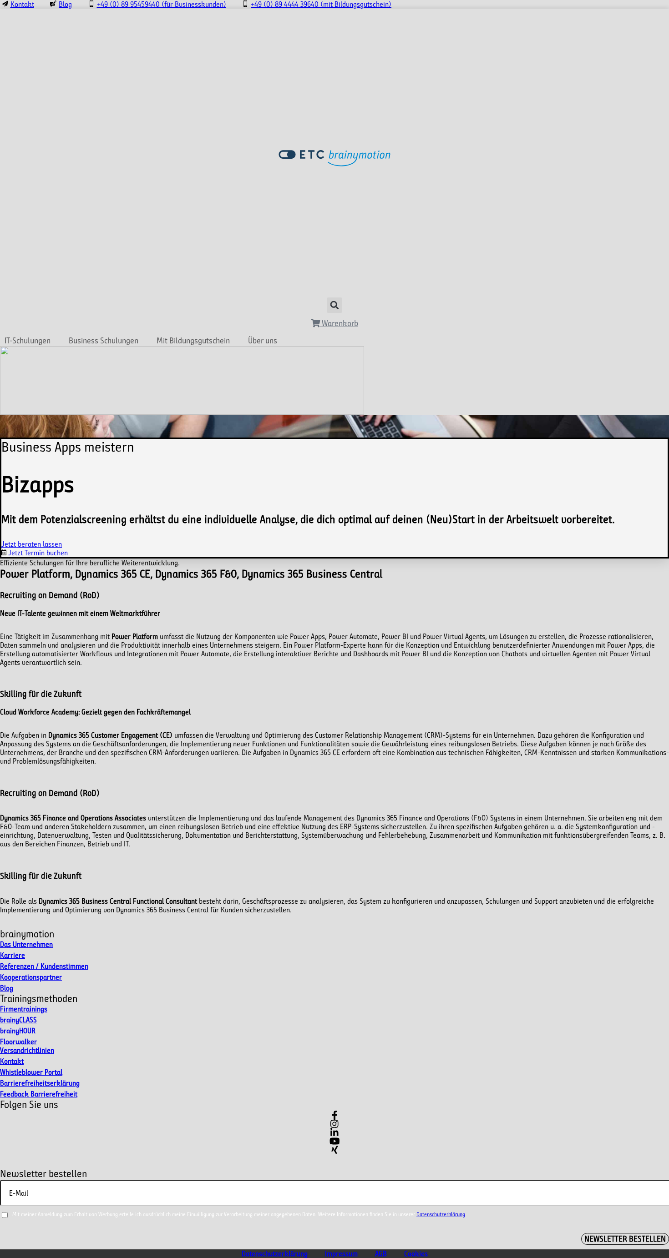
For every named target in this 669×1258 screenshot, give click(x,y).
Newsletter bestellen (625, 1239)
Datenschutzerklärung (440, 1214)
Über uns (262, 341)
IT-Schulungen (28, 341)
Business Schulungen (103, 341)
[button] (334, 305)
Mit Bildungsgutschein (193, 341)
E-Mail (18, 1192)
